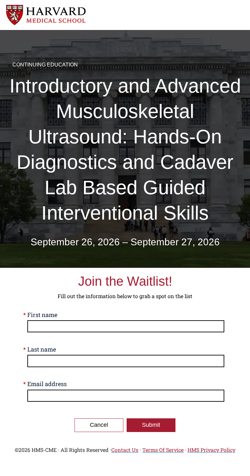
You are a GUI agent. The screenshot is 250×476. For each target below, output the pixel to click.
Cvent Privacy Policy (125, 467)
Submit (151, 425)
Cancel (99, 425)
